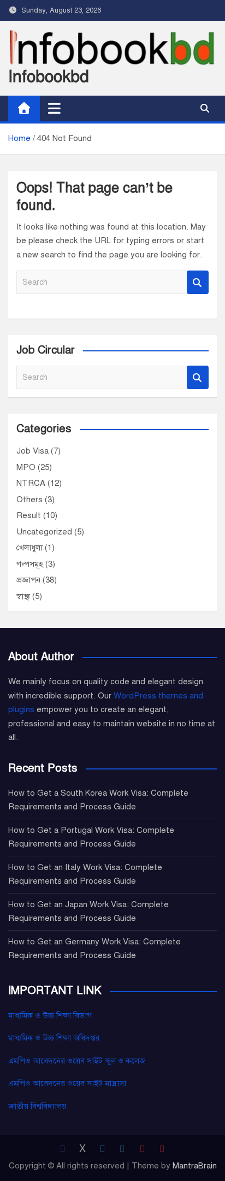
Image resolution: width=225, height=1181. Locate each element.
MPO (25, 467)
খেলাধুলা (29, 548)
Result (28, 515)
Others (29, 499)
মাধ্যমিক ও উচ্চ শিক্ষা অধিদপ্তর (53, 1038)
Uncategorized (44, 532)
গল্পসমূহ (29, 564)
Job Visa (32, 451)
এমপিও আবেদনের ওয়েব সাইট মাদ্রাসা (67, 1083)
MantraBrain (195, 1166)
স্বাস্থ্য (23, 596)
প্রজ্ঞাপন (28, 580)
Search (198, 282)
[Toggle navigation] (54, 108)
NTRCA (30, 483)
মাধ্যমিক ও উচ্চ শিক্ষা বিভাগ (50, 1015)
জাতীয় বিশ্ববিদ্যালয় (37, 1106)
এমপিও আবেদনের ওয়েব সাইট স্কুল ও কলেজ (76, 1061)
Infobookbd (48, 76)
